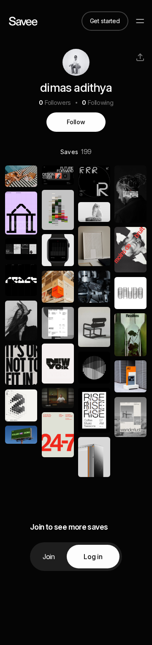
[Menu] (140, 21)
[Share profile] (140, 57)
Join (49, 556)
